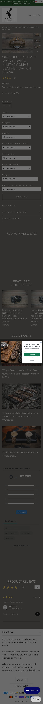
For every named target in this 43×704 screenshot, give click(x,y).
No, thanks (32, 360)
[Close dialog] (41, 342)
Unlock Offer (32, 354)
